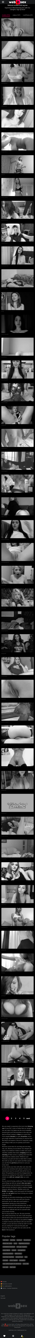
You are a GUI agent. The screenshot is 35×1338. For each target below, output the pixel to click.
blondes (12, 1136)
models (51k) (6, 15)
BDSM (4, 1191)
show (19, 1134)
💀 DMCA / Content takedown (9, 1288)
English (3, 1296)
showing (4, 1155)
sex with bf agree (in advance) (12, 1264)
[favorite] (4, 1336)
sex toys (5, 1240)
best (3, 1230)
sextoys (19, 1240)
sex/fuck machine (8, 1257)
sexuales (22, 1260)
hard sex (12, 1267)
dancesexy (18, 1253)
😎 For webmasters (6, 1286)
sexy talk (25, 1264)
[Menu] (3, 2)
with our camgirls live (16, 1177)
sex (26, 1257)
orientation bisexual (9, 1247)
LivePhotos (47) (28, 15)
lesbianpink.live (22, 1330)
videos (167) (16, 15)
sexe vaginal (13, 1260)
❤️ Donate (4, 1281)
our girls (11, 1193)
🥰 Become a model (6, 1283)
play (11, 1191)
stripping (23, 1153)
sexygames (21, 1250)
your (30, 1187)
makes (30, 1219)
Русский (3, 1298)
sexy (15, 1243)
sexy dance (6, 1250)
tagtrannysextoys (24, 1243)
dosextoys (27, 1240)
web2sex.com (12, 1330)
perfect (14, 1163)
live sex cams (26, 1183)
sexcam (5, 1260)
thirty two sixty (7, 1243)
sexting (12, 1240)
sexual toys (19, 1257)
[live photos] (13, 1336)
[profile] (22, 1336)
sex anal (5, 1267)
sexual (14, 1250)
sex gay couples (22, 1247)
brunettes (24, 1136)
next (28, 1118)
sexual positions (8, 1253)
